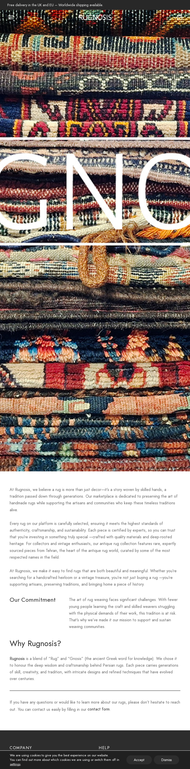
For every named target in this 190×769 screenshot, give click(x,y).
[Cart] (180, 17)
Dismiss (166, 759)
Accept (139, 759)
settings (15, 764)
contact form (99, 709)
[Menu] (10, 17)
